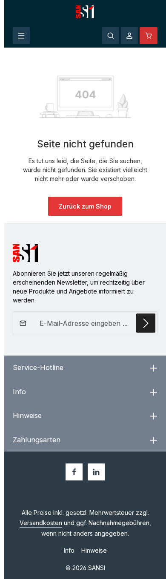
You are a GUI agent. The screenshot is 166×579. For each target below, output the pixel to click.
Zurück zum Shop (85, 206)
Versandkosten (41, 522)
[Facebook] (74, 471)
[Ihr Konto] (129, 35)
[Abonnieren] (145, 323)
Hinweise (94, 550)
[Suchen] (110, 35)
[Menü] (21, 35)
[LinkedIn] (96, 471)
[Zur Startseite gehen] (85, 12)
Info (69, 550)
